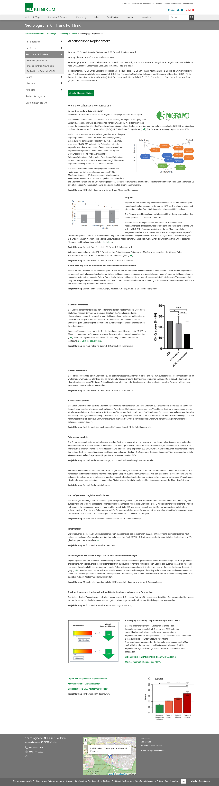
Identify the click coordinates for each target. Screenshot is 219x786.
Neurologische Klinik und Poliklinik (52, 25)
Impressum (145, 738)
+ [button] (85, 740)
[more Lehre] (61, 77)
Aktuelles (30, 89)
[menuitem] (33, 17)
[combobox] (181, 17)
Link (143, 129)
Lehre (96, 17)
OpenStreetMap (121, 774)
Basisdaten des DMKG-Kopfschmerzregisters (88, 689)
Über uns (30, 83)
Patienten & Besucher (58, 17)
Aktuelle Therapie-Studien (81, 93)
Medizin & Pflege (33, 17)
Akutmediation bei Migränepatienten (84, 684)
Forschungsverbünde (37, 60)
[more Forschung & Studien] (61, 54)
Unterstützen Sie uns (37, 102)
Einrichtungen (148, 4)
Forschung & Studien (68, 34)
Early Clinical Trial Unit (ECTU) (41, 71)
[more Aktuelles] (61, 90)
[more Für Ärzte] (61, 48)
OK (183, 781)
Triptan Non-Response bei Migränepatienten (87, 679)
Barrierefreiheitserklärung (151, 746)
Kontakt (159, 4)
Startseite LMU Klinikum (132, 4)
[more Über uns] (61, 83)
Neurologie (51, 34)
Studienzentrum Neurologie (40, 66)
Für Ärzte (31, 48)
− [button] (85, 743)
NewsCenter (147, 17)
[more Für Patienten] (61, 41)
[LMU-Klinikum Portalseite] (40, 7)
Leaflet (111, 774)
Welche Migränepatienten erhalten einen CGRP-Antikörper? (151, 657)
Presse (167, 4)
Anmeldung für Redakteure (154, 751)
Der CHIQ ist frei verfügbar (89, 341)
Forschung (81, 17)
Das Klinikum (113, 17)
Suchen (191, 17)
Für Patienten (33, 41)
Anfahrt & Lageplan (36, 96)
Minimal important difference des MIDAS (143, 662)
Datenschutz (146, 742)
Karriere (130, 17)
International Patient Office (182, 4)
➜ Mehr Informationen (200, 781)
